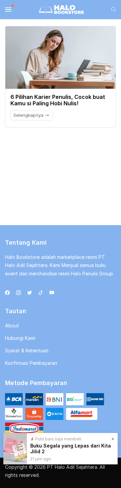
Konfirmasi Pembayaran (31, 363)
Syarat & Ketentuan (26, 350)
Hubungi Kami (20, 338)
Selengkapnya (29, 115)
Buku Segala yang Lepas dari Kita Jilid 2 (70, 448)
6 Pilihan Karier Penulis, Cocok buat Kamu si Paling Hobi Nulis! (57, 100)
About (12, 325)
